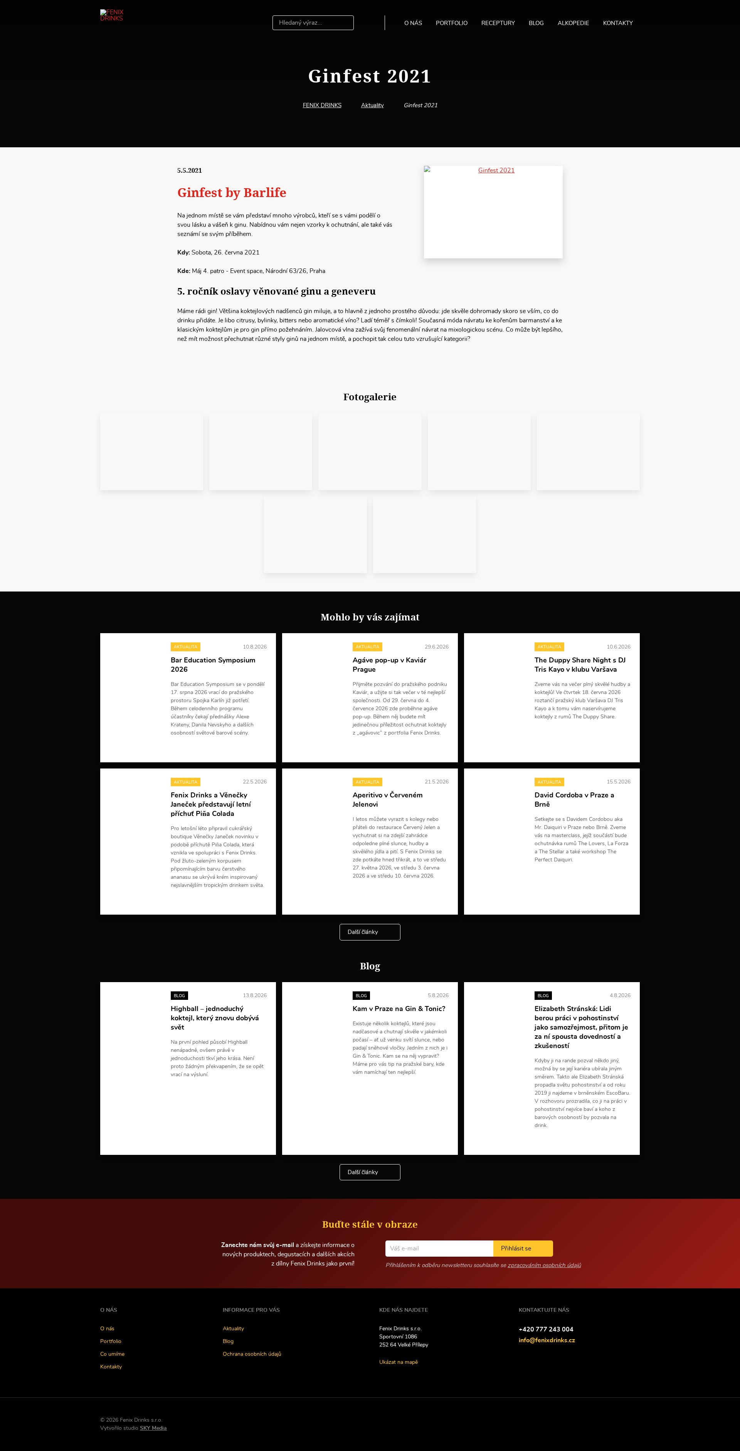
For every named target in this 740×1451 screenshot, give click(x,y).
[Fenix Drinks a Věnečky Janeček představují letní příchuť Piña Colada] (135, 797)
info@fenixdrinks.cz (547, 1340)
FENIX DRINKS (322, 105)
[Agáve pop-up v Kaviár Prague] (317, 661)
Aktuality (372, 105)
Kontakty (618, 23)
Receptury (498, 23)
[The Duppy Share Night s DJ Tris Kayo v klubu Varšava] (499, 661)
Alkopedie (573, 23)
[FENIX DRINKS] (122, 22)
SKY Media (153, 1428)
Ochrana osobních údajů (252, 1354)
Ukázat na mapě (398, 1362)
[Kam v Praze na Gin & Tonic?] (317, 1010)
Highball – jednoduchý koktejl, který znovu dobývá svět (215, 1018)
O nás (413, 23)
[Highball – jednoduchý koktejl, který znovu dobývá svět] (135, 1010)
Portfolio (452, 23)
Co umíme (112, 1354)
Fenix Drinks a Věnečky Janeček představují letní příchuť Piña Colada (211, 804)
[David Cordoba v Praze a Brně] (499, 797)
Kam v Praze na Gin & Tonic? (399, 1009)
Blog (536, 23)
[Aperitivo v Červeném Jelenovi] (317, 797)
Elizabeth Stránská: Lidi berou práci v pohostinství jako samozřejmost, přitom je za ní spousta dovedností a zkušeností (581, 1028)
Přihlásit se (516, 1248)
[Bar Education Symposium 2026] (135, 661)
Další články (363, 932)
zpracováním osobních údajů (544, 1265)
